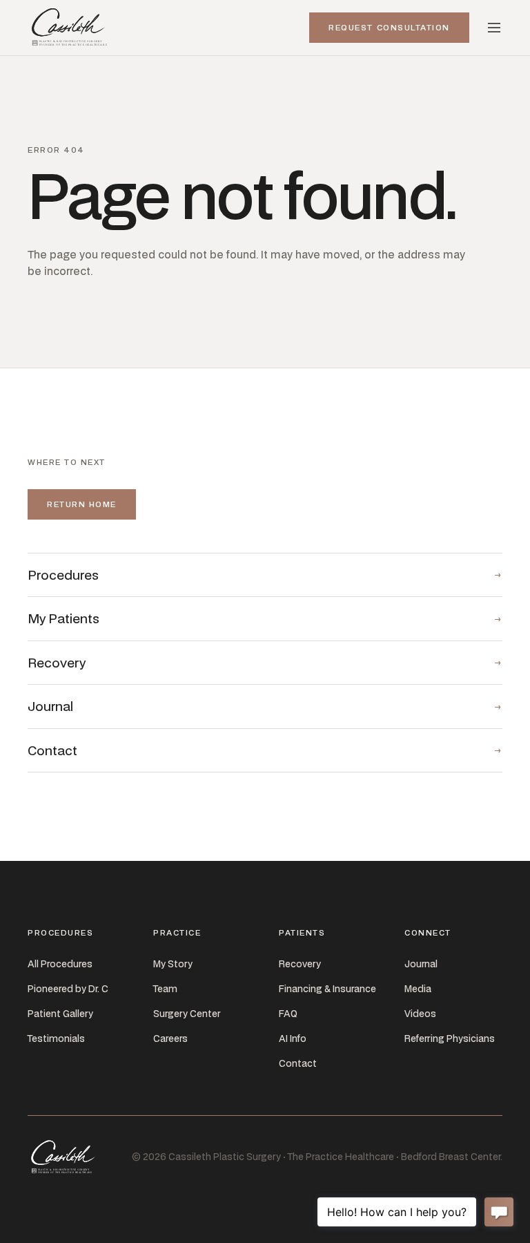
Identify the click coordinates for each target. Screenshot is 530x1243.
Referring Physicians (449, 1038)
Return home (82, 504)
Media (417, 989)
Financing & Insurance (327, 989)
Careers (170, 1038)
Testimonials (56, 1038)
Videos (420, 1013)
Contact (298, 1063)
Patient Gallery (60, 1013)
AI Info (292, 1038)
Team (165, 989)
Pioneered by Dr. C (68, 989)
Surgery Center (186, 1013)
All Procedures (60, 964)
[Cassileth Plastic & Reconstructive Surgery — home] (71, 28)
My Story (173, 964)
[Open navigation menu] (494, 27)
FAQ (288, 1013)
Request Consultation (389, 27)
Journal (421, 964)
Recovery (300, 964)
